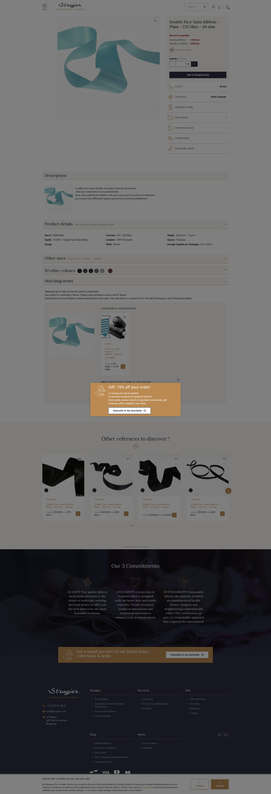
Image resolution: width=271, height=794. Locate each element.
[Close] (178, 379)
